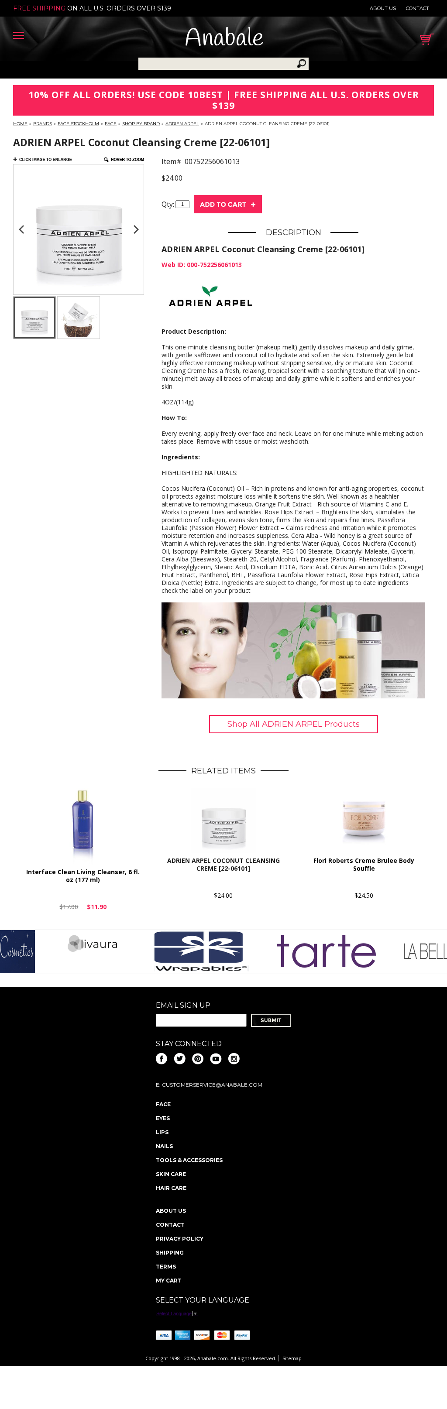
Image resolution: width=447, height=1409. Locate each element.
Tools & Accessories (189, 1160)
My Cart (169, 1280)
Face (111, 124)
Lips (162, 1132)
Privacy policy (179, 1238)
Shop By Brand (141, 124)
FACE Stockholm (78, 124)
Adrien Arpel (182, 124)
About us (383, 8)
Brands (42, 124)
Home (20, 124)
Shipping (170, 1252)
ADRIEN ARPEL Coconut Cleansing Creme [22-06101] (223, 864)
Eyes (163, 1118)
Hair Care (171, 1188)
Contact (417, 8)
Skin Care (171, 1174)
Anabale (224, 39)
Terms (166, 1266)
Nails (164, 1146)
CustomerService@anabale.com (212, 1084)
